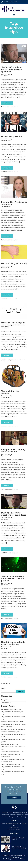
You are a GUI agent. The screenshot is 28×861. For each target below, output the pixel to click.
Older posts (6, 683)
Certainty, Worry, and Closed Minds (12, 722)
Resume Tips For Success (14, 202)
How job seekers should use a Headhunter (13, 643)
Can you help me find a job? (9, 744)
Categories (4, 700)
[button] (14, 15)
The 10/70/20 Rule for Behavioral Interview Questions (11, 69)
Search (3, 688)
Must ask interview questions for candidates (13, 514)
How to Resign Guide (11, 136)
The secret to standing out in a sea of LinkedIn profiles (12, 578)
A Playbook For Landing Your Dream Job (13, 450)
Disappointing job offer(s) (14, 263)
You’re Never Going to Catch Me (11, 709)
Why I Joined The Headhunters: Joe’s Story (19, 847)
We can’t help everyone (13, 322)
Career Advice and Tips (7, 74)
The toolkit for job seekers (10, 392)
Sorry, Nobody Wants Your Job (10, 764)
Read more (7, 103)
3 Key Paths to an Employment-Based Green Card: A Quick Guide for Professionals (12, 754)
